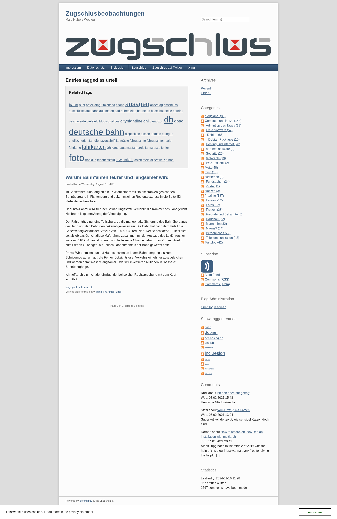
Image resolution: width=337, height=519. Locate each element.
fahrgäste (122, 140)
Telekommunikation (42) (222, 237)
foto (76, 158)
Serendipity (86, 500)
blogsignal (106, 121)
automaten (106, 110)
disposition (132, 134)
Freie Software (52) (219, 130)
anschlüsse (77, 110)
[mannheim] (202, 368)
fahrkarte (75, 147)
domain (156, 134)
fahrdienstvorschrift (102, 140)
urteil (118, 291)
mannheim (209, 369)
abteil (90, 105)
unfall (127, 159)
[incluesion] (202, 353)
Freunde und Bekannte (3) (224, 214)
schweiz (159, 160)
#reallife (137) (214, 195)
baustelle (165, 110)
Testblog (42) (214, 242)
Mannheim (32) (216, 223)
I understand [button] (315, 512)
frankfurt (90, 160)
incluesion (215, 353)
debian (211, 332)
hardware (209, 348)
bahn (73, 104)
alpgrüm (100, 105)
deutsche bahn (96, 132)
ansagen (137, 103)
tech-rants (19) (216, 158)
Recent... (207, 88)
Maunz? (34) (214, 228)
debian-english (214, 338)
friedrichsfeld (106, 160)
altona (120, 105)
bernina (178, 110)
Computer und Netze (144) (223, 120)
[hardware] (202, 347)
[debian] (202, 332)
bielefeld (92, 121)
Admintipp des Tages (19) (223, 125)
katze (207, 359)
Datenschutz (96, 67)
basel (155, 110)
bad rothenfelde (125, 110)
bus (117, 121)
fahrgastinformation (160, 140)
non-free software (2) (220, 149)
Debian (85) (215, 134)
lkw (119, 159)
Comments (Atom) (217, 284)
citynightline (131, 121)
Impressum (73, 67)
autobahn (91, 110)
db (168, 119)
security (208, 373)
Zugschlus (139, 67)
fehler (165, 147)
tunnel (170, 160)
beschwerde (77, 121)
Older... (206, 93)
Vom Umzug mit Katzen (233, 410)
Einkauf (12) (214, 200)
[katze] (202, 359)
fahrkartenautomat (118, 147)
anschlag (156, 105)
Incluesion (118, 67)
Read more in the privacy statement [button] (68, 512)
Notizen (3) (212, 191)
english (209, 342)
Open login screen (213, 307)
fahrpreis (138, 147)
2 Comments (86, 287)
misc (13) (211, 172)
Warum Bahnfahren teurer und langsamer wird (117, 177)
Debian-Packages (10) (223, 139)
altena (110, 105)
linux (207, 364)
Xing (191, 67)
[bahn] (202, 327)
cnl (146, 121)
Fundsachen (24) (218, 181)
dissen (145, 134)
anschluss (171, 105)
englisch (75, 140)
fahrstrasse (152, 147)
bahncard (143, 110)
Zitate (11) (213, 186)
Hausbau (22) (215, 219)
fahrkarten (94, 147)
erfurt (84, 140)
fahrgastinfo (138, 140)
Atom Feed (212, 274)
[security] (202, 373)
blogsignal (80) (215, 116)
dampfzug (156, 121)
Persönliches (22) (218, 233)
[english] (202, 342)
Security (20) (214, 153)
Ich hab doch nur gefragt (233, 393)
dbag (179, 121)
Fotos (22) (213, 205)
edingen (167, 134)
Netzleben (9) (214, 177)
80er (82, 105)
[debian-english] (202, 338)
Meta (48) (211, 167)
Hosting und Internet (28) (223, 144)
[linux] (202, 363)
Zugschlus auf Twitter (167, 67)
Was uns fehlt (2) (217, 163)
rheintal (148, 160)
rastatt (137, 160)
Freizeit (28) (214, 209)
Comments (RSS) (217, 279)
